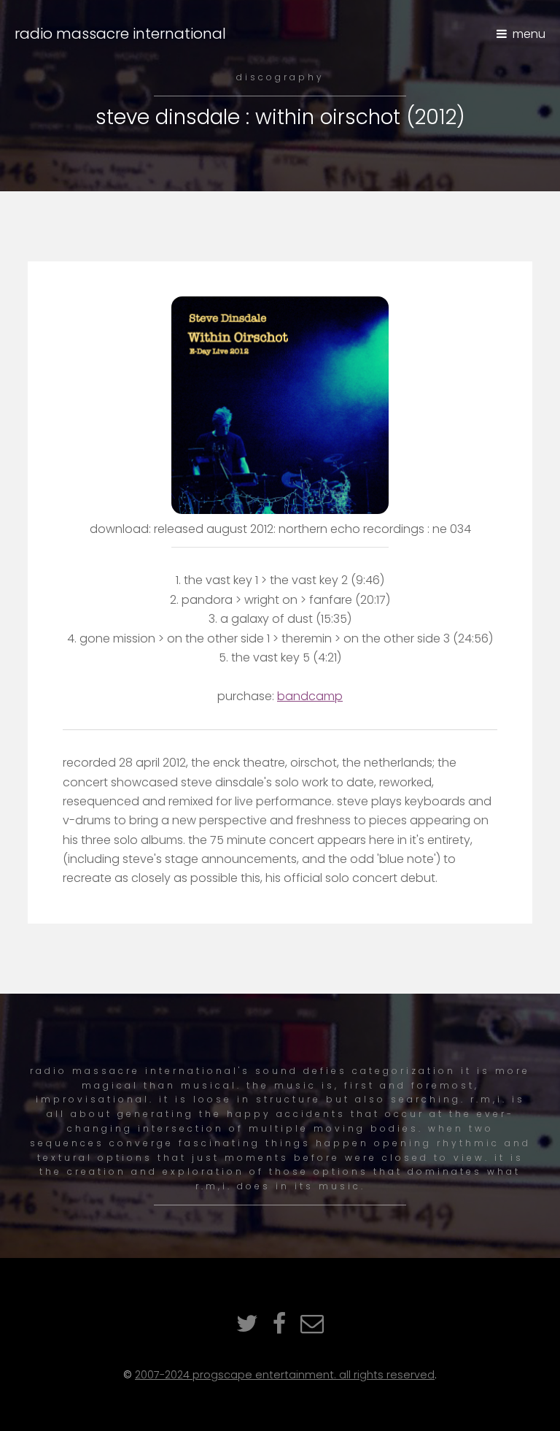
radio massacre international (120, 33)
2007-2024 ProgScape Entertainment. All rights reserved (285, 1374)
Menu (529, 34)
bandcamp (310, 696)
